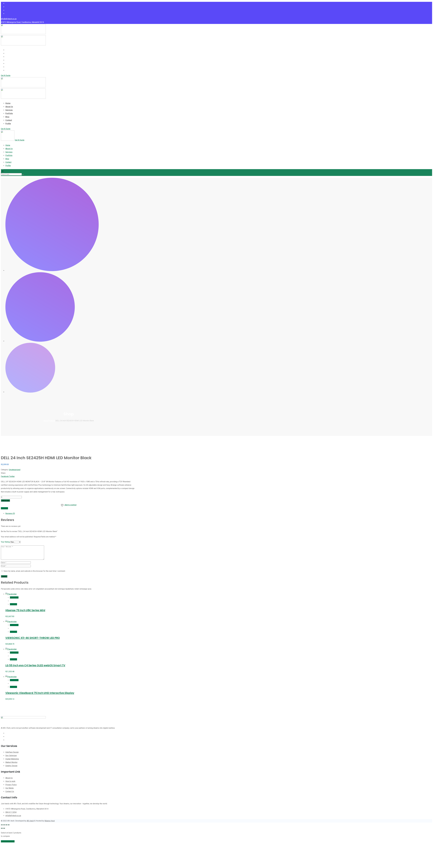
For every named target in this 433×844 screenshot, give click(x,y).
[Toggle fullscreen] (4, 824)
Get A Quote (5, 75)
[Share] (6, 824)
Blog (7, 63)
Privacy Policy (11, 785)
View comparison (8, 841)
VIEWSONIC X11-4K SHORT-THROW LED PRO (32, 638)
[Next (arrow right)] (4, 828)
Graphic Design (11, 766)
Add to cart (5, 500)
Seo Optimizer (11, 755)
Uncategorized (14, 470)
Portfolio (9, 60)
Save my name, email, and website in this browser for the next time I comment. (34, 571)
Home (7, 50)
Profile (8, 70)
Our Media (9, 788)
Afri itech (30, 821)
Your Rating (5, 542)
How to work (10, 781)
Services (9, 57)
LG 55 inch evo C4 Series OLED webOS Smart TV (35, 665)
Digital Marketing (12, 759)
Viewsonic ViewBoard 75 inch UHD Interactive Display (39, 693)
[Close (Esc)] (8, 824)
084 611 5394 (10, 812)
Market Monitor (11, 762)
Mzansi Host (50, 821)
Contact (8, 67)
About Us (9, 53)
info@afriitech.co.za (8, 19)
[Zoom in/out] (2, 824)
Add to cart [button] (14, 597)
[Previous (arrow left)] (2, 828)
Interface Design (12, 752)
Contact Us (9, 791)
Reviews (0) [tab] (10, 513)
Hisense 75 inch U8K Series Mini (25, 610)
